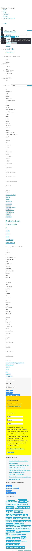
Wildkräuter (24, 541)
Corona (22, 501)
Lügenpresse (9, 524)
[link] (5, 23)
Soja (8, 192)
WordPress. (27, 550)
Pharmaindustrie (11, 177)
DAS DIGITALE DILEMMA (16, 474)
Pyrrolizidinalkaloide (11, 181)
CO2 (16, 501)
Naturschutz (9, 528)
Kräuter (15, 521)
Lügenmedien (24, 521)
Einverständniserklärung (15, 427)
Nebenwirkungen (11, 172)
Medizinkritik (9, 351)
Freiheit (10, 507)
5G (6, 501)
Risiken (8, 190)
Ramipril (8, 186)
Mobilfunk (24, 526)
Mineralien (17, 526)
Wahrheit (10, 541)
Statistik (8, 360)
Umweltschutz (16, 538)
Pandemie (10, 531)
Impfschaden (22, 515)
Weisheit (18, 541)
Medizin (8, 347)
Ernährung (24, 504)
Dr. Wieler (13, 504)
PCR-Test (18, 532)
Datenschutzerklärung (17, 449)
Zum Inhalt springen (6, 36)
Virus (23, 537)
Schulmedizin (9, 356)
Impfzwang (17, 518)
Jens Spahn (24, 518)
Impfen (8, 338)
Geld (16, 508)
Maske (21, 524)
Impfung (9, 518)
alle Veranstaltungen (14, 406)
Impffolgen (18, 512)
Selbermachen (13, 534)
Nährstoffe (26, 528)
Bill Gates (11, 501)
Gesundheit (9, 156)
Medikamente (10, 342)
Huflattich (9, 167)
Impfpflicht (11, 515)
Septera (20, 550)
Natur (29, 526)
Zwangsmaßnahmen (15, 547)
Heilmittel (9, 163)
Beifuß (8, 158)
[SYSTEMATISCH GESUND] (8, 32)
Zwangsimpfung (13, 544)
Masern (16, 524)
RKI (7, 534)
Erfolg (19, 504)
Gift (8, 161)
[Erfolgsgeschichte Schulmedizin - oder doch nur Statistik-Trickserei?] (11, 217)
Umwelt (8, 538)
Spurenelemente (21, 534)
